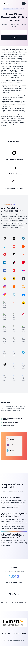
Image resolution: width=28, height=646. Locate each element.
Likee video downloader (9, 49)
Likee (20, 52)
